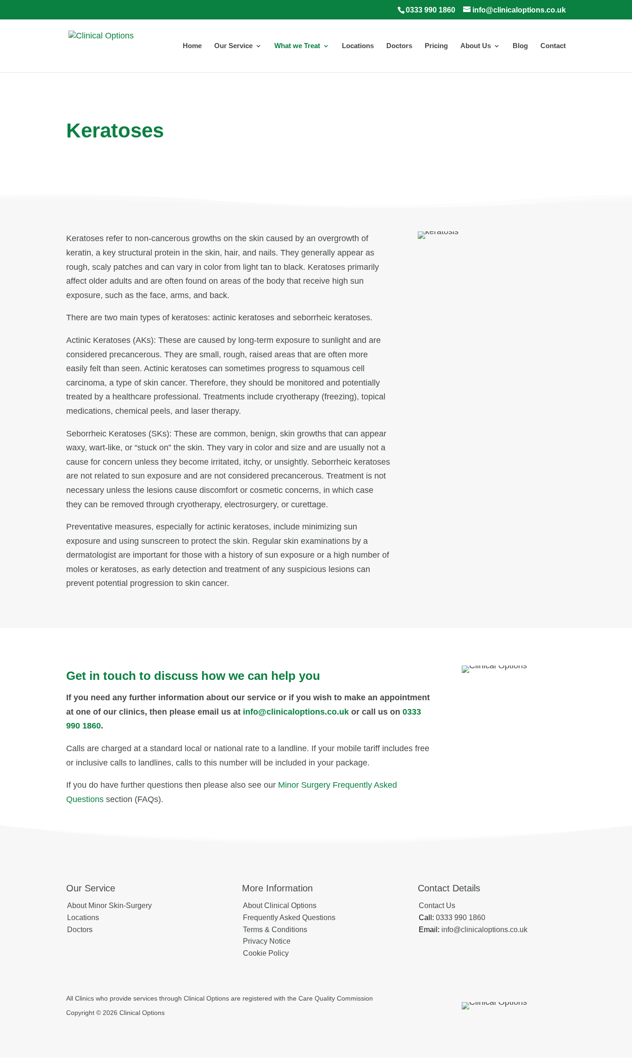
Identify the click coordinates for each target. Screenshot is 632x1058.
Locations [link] (358, 46)
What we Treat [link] (297, 46)
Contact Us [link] (437, 905)
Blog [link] (520, 46)
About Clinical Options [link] (279, 905)
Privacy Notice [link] (267, 941)
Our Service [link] (233, 46)
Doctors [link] (399, 46)
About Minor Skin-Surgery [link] (109, 905)
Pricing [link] (436, 46)
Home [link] (192, 46)
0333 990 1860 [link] (430, 10)
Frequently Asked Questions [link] (289, 917)
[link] (101, 45)
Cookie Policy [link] (266, 953)
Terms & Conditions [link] (275, 930)
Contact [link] (553, 46)
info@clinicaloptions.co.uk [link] (296, 711)
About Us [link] (475, 46)
